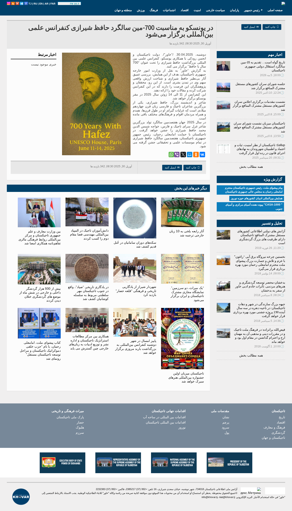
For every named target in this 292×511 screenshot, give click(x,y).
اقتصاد (185, 10)
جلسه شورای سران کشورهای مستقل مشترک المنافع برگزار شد (260, 86)
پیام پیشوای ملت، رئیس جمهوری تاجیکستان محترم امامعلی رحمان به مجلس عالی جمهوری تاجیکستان (253, 190)
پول (226, 432)
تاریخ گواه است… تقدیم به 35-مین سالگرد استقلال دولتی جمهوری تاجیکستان (263, 66)
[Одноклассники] (196, 154)
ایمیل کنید (251, 26)
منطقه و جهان (123, 10)
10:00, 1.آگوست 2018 (269, 346)
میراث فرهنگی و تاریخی (68, 411)
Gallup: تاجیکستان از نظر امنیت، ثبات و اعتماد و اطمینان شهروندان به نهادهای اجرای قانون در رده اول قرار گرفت (260, 149)
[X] (183, 154)
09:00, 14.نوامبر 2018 (269, 273)
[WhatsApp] (171, 154)
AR (46, 3)
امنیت (197, 10)
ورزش (141, 10)
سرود (225, 427)
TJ (30, 3)
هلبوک (80, 427)
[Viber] (177, 154)
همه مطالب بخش (251, 166)
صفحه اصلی (275, 10)
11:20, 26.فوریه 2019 (269, 248)
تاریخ (282, 417)
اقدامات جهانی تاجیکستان (169, 411)
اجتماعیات (169, 10)
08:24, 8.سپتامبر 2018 (269, 295)
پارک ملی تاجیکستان (70, 417)
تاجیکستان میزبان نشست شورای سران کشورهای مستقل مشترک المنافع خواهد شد (259, 127)
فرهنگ (154, 10)
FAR (52, 3)
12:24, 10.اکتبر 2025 (270, 92)
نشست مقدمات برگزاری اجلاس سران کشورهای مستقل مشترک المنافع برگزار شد (259, 106)
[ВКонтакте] (202, 154)
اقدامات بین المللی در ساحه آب (164, 417)
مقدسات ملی (220, 411)
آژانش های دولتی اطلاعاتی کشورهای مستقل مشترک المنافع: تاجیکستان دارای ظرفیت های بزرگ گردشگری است (261, 237)
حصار (80, 422)
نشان (225, 417)
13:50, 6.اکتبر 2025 (270, 136)
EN (41, 3)
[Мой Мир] (189, 154)
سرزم (80, 432)
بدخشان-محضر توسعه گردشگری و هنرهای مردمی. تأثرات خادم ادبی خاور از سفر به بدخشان (260, 286)
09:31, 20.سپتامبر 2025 (268, 157)
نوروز (182, 427)
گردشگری (278, 432)
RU (35, 3)
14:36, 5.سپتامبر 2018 (269, 321)
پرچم (225, 422)
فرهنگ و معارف (274, 427)
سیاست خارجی (215, 10)
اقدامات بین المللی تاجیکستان (166, 422)
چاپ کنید (272, 26)
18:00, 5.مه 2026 (272, 75)
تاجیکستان (278, 411)
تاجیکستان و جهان (273, 437)
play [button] (64, 4)
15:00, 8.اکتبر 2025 (270, 114)
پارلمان (234, 10)
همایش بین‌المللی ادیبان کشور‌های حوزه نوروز (256, 198)
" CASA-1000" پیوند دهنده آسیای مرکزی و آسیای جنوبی (253, 206)
